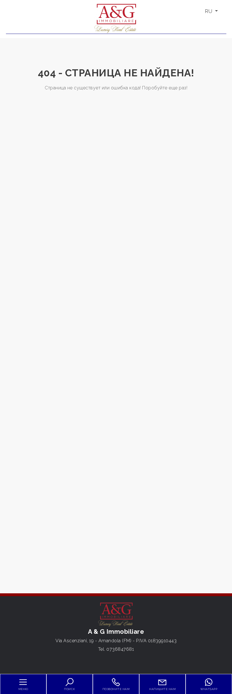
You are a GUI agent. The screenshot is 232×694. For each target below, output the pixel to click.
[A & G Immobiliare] (116, 18)
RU (209, 11)
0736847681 (120, 649)
